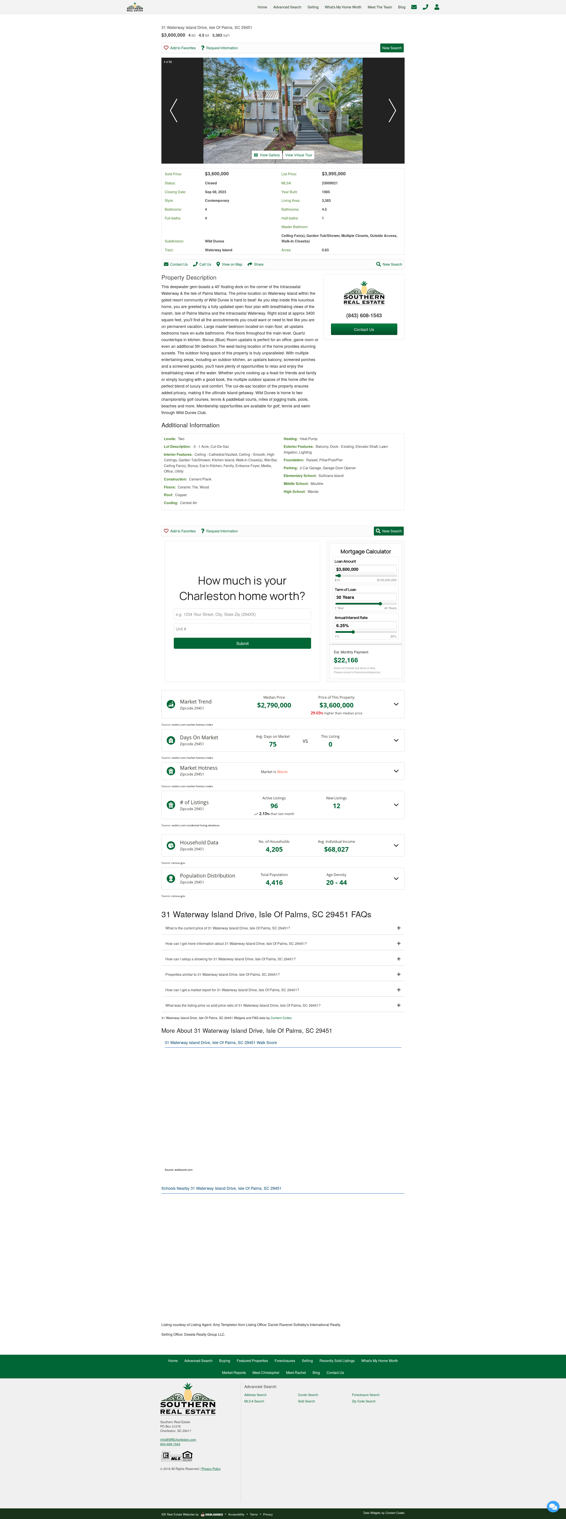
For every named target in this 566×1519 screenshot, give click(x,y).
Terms (254, 1514)
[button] (173, 111)
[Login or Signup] (436, 6)
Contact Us (179, 264)
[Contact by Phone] (425, 6)
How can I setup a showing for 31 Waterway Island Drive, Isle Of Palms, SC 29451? (230, 958)
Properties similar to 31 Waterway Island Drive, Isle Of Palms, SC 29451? (222, 974)
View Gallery (270, 154)
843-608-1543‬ (170, 1444)
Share (259, 264)
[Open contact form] (414, 6)
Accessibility (236, 1514)
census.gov (178, 863)
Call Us (205, 264)
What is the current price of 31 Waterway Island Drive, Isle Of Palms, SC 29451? (227, 928)
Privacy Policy (211, 1468)
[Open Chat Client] (553, 1506)
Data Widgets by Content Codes (384, 1513)
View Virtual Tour (298, 154)
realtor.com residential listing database (195, 825)
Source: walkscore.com (179, 1169)
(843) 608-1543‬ (364, 315)
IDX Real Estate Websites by (180, 1514)
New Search (392, 47)
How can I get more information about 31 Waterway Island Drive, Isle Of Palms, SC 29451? (236, 943)
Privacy (268, 1514)
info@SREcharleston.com (178, 1439)
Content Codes (281, 1018)
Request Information (222, 47)
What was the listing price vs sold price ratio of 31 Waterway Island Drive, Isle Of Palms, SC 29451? (243, 1005)
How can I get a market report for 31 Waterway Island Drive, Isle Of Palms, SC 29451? (232, 989)
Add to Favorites (183, 47)
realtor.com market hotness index (192, 724)
